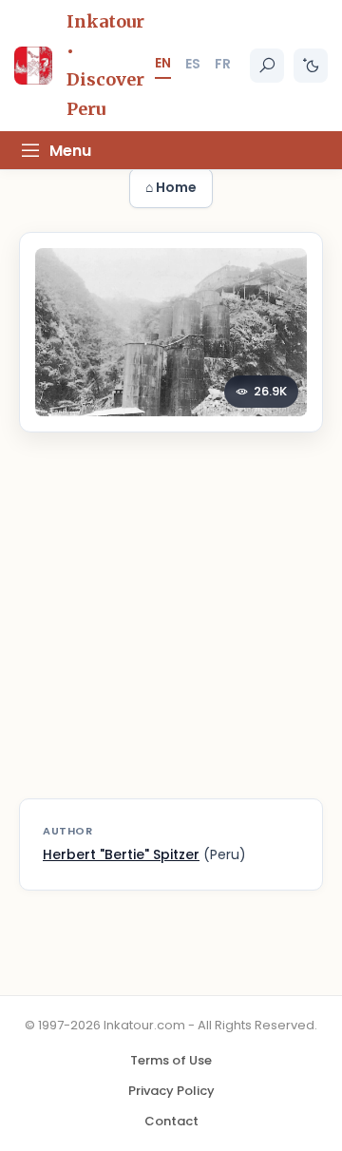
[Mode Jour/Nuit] (311, 65)
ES (192, 63)
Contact (171, 1121)
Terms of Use (171, 1060)
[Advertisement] (171, 627)
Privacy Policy (171, 1091)
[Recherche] (267, 65)
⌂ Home (171, 187)
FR (223, 63)
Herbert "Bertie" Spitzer (121, 854)
